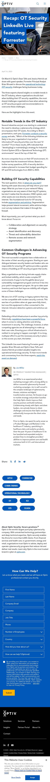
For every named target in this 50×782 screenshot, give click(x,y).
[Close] (46, 760)
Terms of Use (31, 753)
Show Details (16, 777)
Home (4, 58)
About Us (36, 728)
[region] (25, 769)
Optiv (10, 478)
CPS (10, 508)
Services (21, 721)
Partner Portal (24, 728)
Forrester (27, 478)
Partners (35, 721)
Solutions (7, 721)
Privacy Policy (22, 753)
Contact (6, 734)
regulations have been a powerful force (28, 319)
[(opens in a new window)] (5, 745)
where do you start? (32, 183)
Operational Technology (17, 493)
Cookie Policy (13, 753)
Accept (32, 777)
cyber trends (11, 486)
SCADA (27, 508)
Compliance (39, 753)
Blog (17, 58)
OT (10, 501)
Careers (5, 753)
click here (36, 683)
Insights (10, 58)
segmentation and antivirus (19, 203)
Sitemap (5, 755)
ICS (27, 501)
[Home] (7, 3)
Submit (9, 693)
